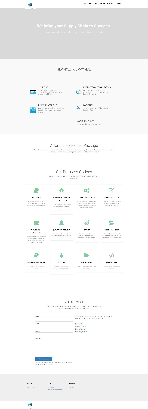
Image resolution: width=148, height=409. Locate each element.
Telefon (37, 331)
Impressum (51, 387)
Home (84, 4)
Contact (119, 4)
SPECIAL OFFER (92, 4)
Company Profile (31, 387)
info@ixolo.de (83, 332)
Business (110, 4)
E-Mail (37, 323)
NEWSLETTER (72, 387)
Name (37, 316)
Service (102, 4)
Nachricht (38, 338)
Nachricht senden (44, 359)
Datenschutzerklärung (55, 389)
